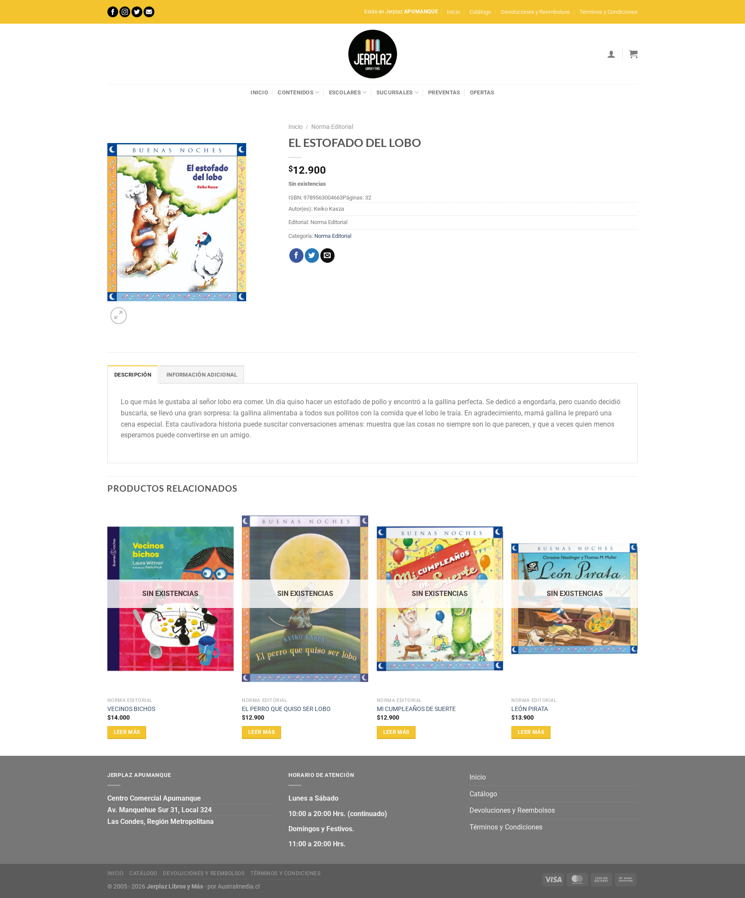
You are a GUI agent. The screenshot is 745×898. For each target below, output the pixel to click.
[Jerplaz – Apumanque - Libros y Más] (372, 54)
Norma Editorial (332, 126)
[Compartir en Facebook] (296, 255)
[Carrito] (633, 53)
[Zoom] (118, 315)
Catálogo (480, 12)
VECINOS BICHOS (131, 709)
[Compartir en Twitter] (312, 255)
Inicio (453, 12)
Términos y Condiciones (608, 12)
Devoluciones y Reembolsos (535, 12)
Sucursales (394, 92)
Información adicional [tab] (201, 374)
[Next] (637, 629)
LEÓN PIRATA (529, 709)
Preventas (444, 92)
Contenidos (295, 92)
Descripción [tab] (132, 374)
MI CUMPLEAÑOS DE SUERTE (416, 709)
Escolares (345, 92)
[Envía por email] (327, 255)
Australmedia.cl (239, 886)
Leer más (127, 732)
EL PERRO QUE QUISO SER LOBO (286, 709)
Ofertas (482, 92)
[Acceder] (611, 53)
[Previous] (107, 629)
